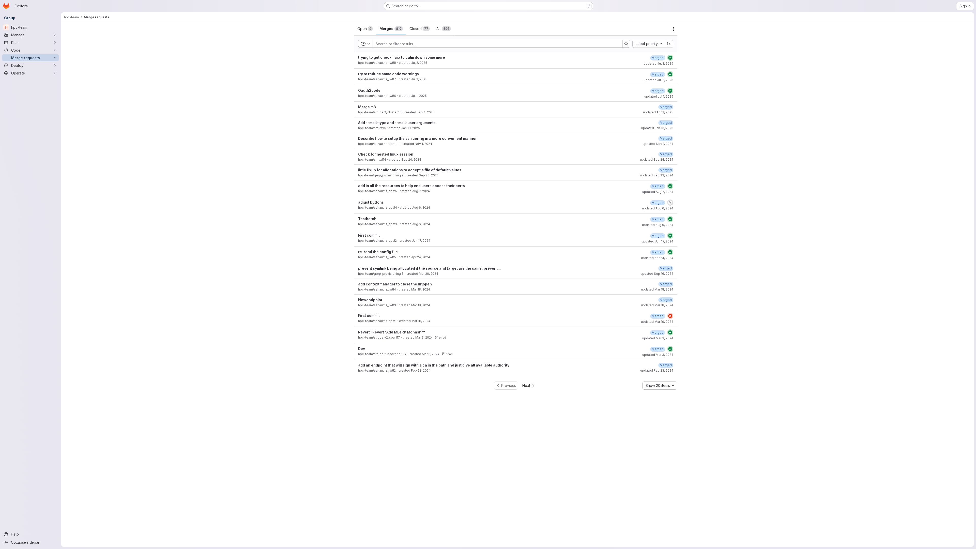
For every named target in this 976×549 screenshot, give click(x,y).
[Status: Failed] (670, 316)
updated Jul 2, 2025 (658, 63)
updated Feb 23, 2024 (656, 370)
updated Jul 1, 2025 (658, 96)
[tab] (365, 28)
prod (442, 337)
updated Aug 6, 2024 (657, 208)
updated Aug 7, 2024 (657, 192)
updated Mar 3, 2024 (657, 338)
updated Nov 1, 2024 (658, 144)
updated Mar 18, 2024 (657, 289)
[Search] (626, 44)
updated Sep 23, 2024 (656, 175)
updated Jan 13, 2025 (657, 128)
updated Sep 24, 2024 (656, 159)
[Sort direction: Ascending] (669, 44)
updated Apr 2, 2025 (658, 112)
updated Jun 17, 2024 (657, 241)
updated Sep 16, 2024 (656, 274)
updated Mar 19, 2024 (657, 322)
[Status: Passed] (670, 58)
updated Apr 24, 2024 (657, 258)
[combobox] (648, 44)
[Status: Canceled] (670, 203)
